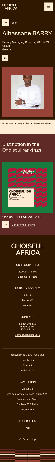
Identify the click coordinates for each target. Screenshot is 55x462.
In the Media (27, 370)
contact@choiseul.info (27, 334)
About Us (27, 388)
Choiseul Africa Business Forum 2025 (27, 393)
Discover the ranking (23, 224)
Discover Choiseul (27, 271)
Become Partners (27, 276)
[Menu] (48, 6)
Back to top (29, 439)
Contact (27, 365)
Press (27, 427)
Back (14, 22)
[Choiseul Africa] (10, 6)
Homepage (7, 123)
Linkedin (27, 295)
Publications (27, 409)
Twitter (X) (27, 300)
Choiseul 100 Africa (27, 404)
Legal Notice (28, 360)
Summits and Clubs (27, 399)
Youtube (27, 305)
